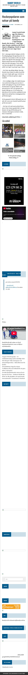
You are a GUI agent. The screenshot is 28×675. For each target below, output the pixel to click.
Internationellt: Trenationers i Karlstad (13, 378)
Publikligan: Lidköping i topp (18, 151)
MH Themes (23, 673)
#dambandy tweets (7, 667)
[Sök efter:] (14, 579)
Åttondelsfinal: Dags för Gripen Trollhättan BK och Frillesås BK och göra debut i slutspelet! (13, 368)
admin (11, 24)
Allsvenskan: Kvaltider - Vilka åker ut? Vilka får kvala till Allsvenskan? (7, 150)
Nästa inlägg (13, 158)
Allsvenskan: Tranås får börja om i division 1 (19, 136)
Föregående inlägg (15, 156)
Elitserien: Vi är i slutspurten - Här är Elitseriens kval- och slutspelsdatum (7, 135)
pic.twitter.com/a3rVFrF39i (13, 282)
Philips (4, 322)
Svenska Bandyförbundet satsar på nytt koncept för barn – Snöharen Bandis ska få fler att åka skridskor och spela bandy (13, 374)
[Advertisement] (14, 233)
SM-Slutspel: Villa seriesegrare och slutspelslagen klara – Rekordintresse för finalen (13, 362)
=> (21, 117)
